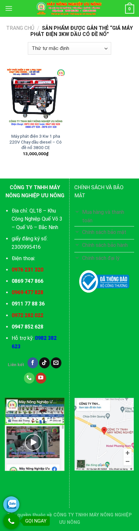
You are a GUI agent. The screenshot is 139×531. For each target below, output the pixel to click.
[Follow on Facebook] (32, 362)
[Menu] (9, 8)
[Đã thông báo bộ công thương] (104, 281)
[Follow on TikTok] (44, 362)
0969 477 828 (27, 292)
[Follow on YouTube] (41, 378)
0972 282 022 (27, 315)
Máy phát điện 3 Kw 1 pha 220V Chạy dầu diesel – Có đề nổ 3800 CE (35, 141)
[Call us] (29, 378)
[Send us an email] (56, 362)
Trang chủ (20, 28)
